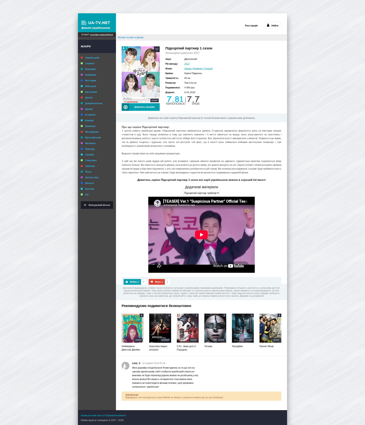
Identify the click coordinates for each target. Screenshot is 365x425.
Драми (89, 109)
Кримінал (90, 126)
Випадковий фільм (99, 205)
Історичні (90, 114)
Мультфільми (93, 137)
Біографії (90, 69)
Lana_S (136, 363)
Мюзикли (90, 143)
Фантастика (91, 177)
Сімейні (89, 154)
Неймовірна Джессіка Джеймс (131, 348)
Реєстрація (251, 25)
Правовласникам (115, 415)
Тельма (208, 346)
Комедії (89, 120)
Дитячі (89, 97)
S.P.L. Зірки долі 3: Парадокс (186, 348)
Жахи (88, 171)
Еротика (89, 189)
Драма (187, 68)
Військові (90, 86)
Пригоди (90, 149)
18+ (87, 194)
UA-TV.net (97, 22)
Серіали (89, 63)
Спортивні (91, 160)
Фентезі (89, 183)
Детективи (91, 92)
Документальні (93, 103)
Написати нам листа (92, 415)
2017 (187, 64)
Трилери (90, 166)
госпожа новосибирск (101, 34)
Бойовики (90, 75)
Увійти (274, 25)
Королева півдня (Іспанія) (158, 348)
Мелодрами (91, 132)
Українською (92, 57)
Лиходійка (237, 346)
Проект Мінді (266, 346)
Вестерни (90, 80)
